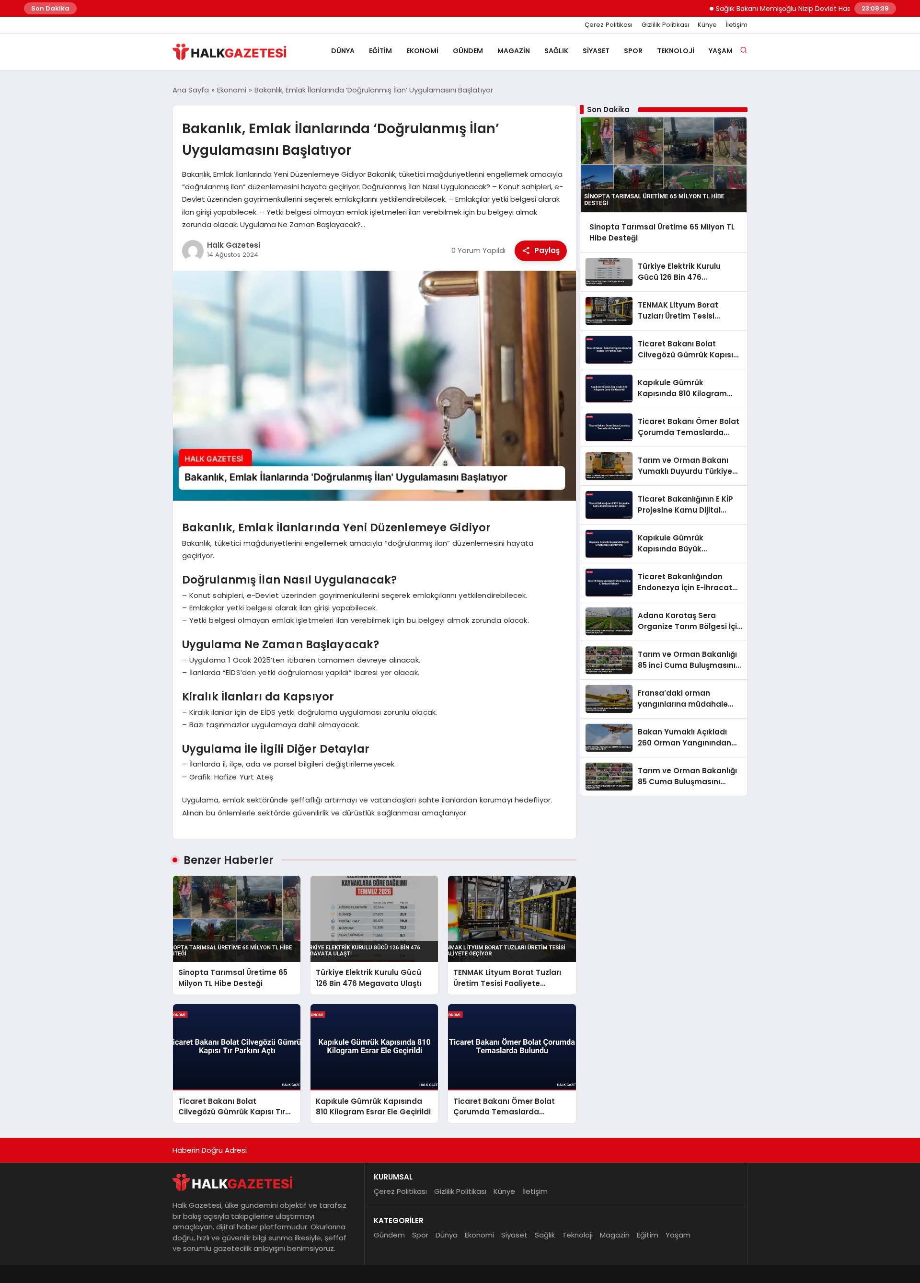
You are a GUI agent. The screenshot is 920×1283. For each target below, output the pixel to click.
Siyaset (596, 51)
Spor (633, 51)
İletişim (737, 25)
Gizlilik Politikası (665, 25)
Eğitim (380, 51)
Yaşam (721, 51)
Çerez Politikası (608, 25)
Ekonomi (422, 51)
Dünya (343, 51)
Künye (707, 25)
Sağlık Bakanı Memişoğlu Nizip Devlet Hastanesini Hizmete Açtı (789, 8)
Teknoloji (675, 51)
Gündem (468, 51)
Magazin (513, 51)
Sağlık (556, 51)
